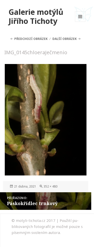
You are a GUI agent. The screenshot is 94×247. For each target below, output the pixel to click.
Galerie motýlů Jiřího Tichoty (36, 16)
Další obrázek (64, 39)
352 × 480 (50, 186)
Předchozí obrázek (31, 39)
